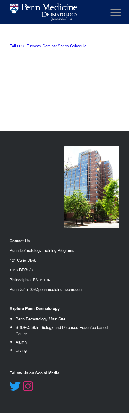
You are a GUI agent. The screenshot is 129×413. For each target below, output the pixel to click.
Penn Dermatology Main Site (40, 319)
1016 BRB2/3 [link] (21, 270)
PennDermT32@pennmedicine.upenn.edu (46, 289)
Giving (21, 350)
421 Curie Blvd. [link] (23, 260)
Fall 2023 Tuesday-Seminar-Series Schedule (48, 46)
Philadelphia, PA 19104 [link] (30, 279)
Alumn (21, 342)
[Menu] (111, 13)
